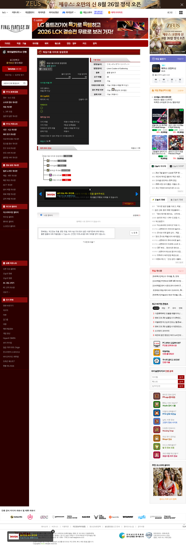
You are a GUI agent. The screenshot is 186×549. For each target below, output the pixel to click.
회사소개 (44, 527)
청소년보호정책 (95, 527)
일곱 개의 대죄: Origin (11, 347)
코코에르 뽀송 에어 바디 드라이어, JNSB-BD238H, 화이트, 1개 (168, 290)
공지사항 (141, 527)
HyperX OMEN (9, 338)
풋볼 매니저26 (8, 366)
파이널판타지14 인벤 (16, 52)
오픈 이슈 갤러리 (9, 269)
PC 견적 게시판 (9, 287)
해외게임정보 (8, 329)
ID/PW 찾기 (19, 75)
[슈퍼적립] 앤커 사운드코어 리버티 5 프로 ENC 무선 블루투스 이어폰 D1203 (168, 286)
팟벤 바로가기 (8, 306)
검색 (24, 83)
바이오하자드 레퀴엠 (10, 357)
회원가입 (8, 75)
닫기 (53, 531)
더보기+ (180, 59)
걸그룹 (5, 319)
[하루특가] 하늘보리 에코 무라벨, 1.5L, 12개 (168, 295)
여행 (4, 324)
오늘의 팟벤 (7, 278)
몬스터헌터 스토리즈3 (11, 352)
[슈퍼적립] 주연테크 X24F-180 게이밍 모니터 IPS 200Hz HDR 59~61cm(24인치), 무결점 (168, 281)
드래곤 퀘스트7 (9, 361)
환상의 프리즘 (120, 90)
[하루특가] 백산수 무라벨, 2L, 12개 (166, 276)
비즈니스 (55, 527)
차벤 (4, 315)
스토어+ (181, 91)
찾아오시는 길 (129, 527)
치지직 (5, 310)
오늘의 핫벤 (7, 273)
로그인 (169, 12)
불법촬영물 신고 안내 (112, 527)
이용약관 (65, 527)
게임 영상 (6, 333)
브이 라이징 (7, 343)
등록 (134, 233)
